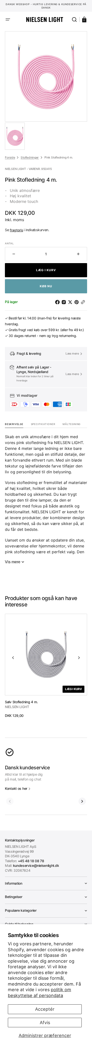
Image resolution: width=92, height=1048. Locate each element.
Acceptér (44, 1009)
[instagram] (65, 302)
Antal (9, 243)
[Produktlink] (46, 666)
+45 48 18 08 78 (31, 861)
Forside (10, 157)
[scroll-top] (46, 1037)
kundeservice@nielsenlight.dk (36, 865)
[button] (7, 19)
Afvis (45, 1022)
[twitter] (71, 302)
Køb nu (46, 286)
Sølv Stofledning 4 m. (21, 702)
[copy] (84, 302)
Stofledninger (30, 157)
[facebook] (58, 302)
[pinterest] (77, 302)
